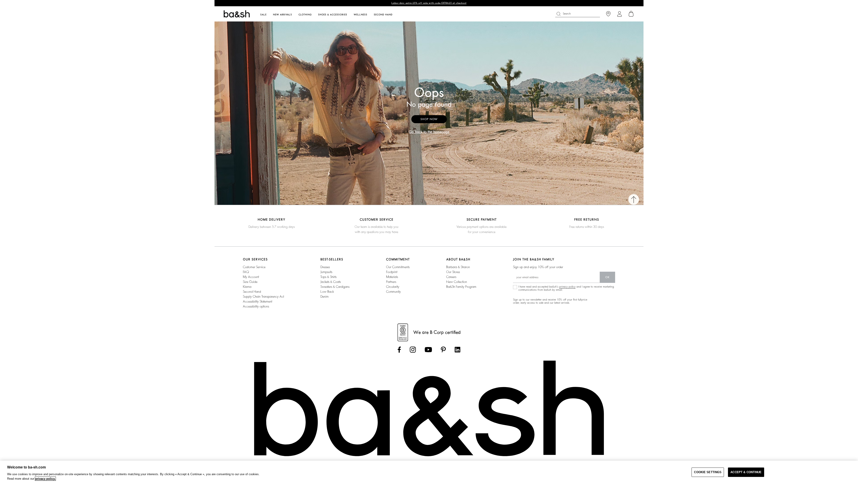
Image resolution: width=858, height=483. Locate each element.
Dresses (325, 267)
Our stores (453, 271)
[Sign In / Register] (619, 14)
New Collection (456, 281)
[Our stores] (608, 14)
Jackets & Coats (330, 281)
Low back (327, 291)
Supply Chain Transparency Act (263, 296)
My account (251, 276)
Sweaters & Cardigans (334, 286)
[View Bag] (631, 14)
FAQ (246, 271)
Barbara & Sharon (458, 267)
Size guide (250, 281)
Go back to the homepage (429, 132)
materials (392, 276)
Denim (324, 296)
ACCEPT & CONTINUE (745, 472)
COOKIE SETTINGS (707, 472)
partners (391, 281)
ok (607, 277)
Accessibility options (256, 306)
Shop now (429, 119)
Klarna (247, 286)
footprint (391, 271)
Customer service (254, 267)
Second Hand (252, 291)
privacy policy (567, 286)
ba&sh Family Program (461, 286)
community (393, 291)
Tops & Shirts (328, 276)
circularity (392, 286)
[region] (429, 472)
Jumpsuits (326, 271)
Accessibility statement (257, 301)
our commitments (398, 267)
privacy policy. (45, 478)
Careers (451, 276)
